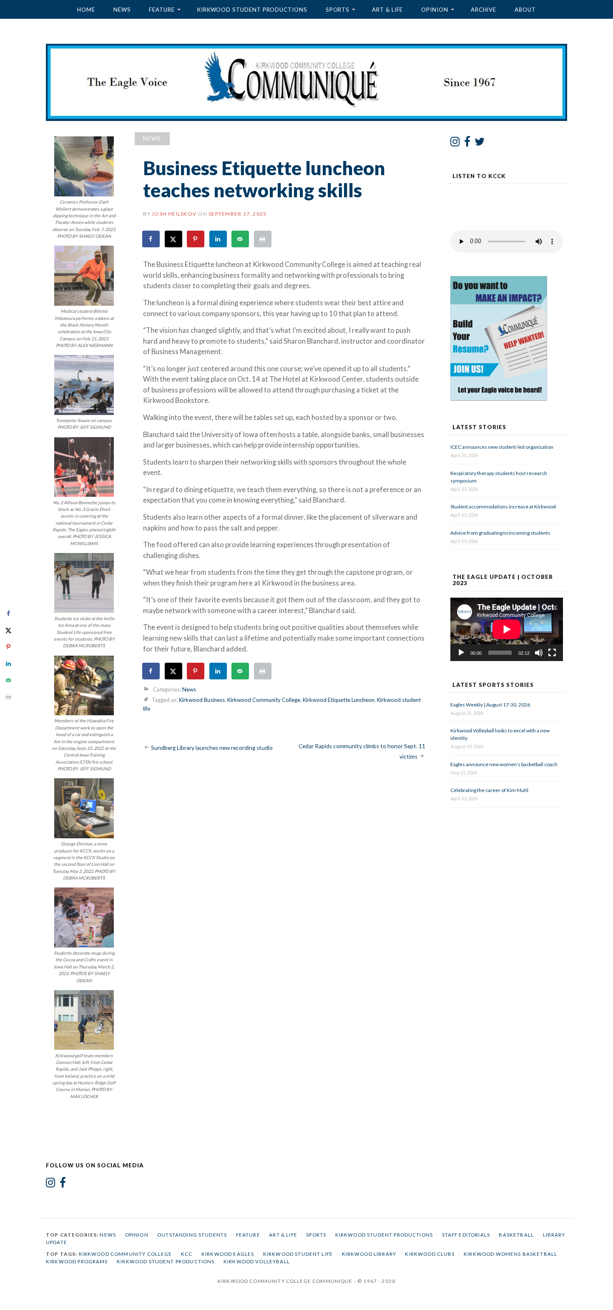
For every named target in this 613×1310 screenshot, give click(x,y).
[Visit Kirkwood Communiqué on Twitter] (480, 143)
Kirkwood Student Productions (252, 9)
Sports (338, 9)
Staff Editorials (466, 1234)
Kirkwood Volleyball (257, 1261)
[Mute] (539, 653)
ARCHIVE (483, 9)
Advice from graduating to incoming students (500, 533)
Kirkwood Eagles (227, 1254)
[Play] (461, 653)
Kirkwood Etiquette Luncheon (338, 699)
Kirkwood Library (369, 1254)
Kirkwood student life (298, 1254)
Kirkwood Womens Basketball (510, 1254)
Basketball (516, 1234)
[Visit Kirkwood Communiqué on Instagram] (455, 143)
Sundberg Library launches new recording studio (212, 747)
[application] (506, 629)
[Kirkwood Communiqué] (306, 82)
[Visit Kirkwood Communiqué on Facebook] (467, 143)
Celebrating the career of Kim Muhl (489, 790)
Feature (161, 9)
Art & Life (387, 9)
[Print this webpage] (263, 239)
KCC (186, 1254)
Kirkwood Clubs (430, 1254)
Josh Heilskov (174, 214)
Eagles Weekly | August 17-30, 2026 (490, 705)
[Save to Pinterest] (196, 239)
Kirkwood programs (77, 1261)
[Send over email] (240, 239)
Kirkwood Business (202, 699)
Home (86, 9)
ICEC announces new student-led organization (501, 447)
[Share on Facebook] (151, 239)
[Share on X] (174, 239)
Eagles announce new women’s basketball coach (504, 764)
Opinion (434, 9)
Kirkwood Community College (263, 699)
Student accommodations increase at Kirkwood (503, 506)
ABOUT (525, 9)
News (122, 9)
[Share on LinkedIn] (218, 239)
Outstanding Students (192, 1234)
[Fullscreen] (552, 653)
